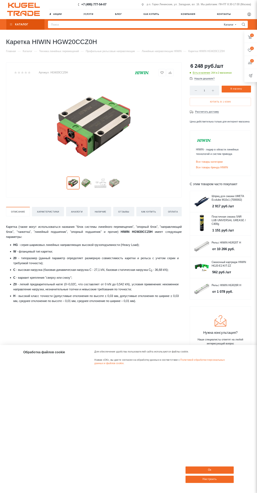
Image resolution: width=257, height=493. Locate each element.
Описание (18, 212)
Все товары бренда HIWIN (212, 167)
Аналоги (77, 212)
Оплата (173, 212)
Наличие (100, 212)
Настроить (210, 479)
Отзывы (123, 212)
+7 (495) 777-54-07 (93, 4)
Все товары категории (209, 161)
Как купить (148, 212)
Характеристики (48, 212)
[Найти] (243, 24)
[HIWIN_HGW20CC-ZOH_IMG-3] (94, 126)
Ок (210, 469)
